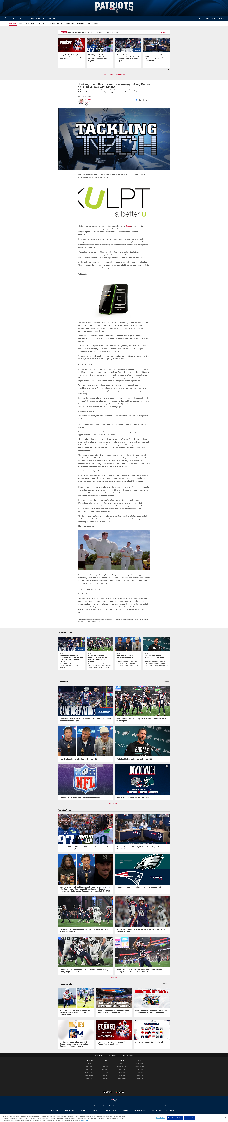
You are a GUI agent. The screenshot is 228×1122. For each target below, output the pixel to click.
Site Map (89, 1084)
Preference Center (171, 1110)
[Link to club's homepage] (5, 18)
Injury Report (105, 1069)
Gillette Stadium (122, 1078)
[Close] (225, 1118)
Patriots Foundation (88, 1075)
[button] (109, 69)
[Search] (196, 18)
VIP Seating (122, 1072)
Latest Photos (88, 1072)
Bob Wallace (89, 99)
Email (87, 102)
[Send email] (143, 101)
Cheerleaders (89, 1081)
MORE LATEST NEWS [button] (114, 803)
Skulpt (128, 226)
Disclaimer (96, 1110)
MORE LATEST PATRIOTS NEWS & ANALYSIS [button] (114, 74)
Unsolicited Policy (110, 1110)
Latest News (89, 1063)
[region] (114, 1118)
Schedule (105, 1078)
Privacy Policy (55, 1110)
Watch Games (122, 1081)
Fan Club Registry (139, 1066)
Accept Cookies (189, 1118)
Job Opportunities (139, 1081)
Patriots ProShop (140, 1063)
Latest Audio (89, 1069)
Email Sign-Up (139, 1069)
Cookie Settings (156, 1110)
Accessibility (84, 1110)
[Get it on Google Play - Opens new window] (119, 1093)
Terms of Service (70, 1110)
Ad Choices (125, 1110)
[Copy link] (147, 100)
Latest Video (89, 1066)
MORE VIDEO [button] (114, 977)
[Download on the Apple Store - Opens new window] (107, 1092)
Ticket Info (121, 1063)
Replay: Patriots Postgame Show (77, 32)
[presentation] (169, 70)
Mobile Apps (140, 1075)
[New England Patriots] (114, 1100)
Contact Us (139, 1084)
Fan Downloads (139, 1072)
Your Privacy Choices (139, 1110)
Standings (105, 1081)
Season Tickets (121, 1069)
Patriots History (88, 1078)
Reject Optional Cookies (175, 1118)
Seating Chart (122, 1075)
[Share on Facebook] (136, 101)
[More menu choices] (57, 18)
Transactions (105, 1075)
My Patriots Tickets (121, 1066)
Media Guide (140, 1078)
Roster (105, 1063)
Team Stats (105, 1072)
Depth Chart (105, 1066)
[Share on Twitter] (140, 101)
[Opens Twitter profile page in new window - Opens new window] (87, 104)
